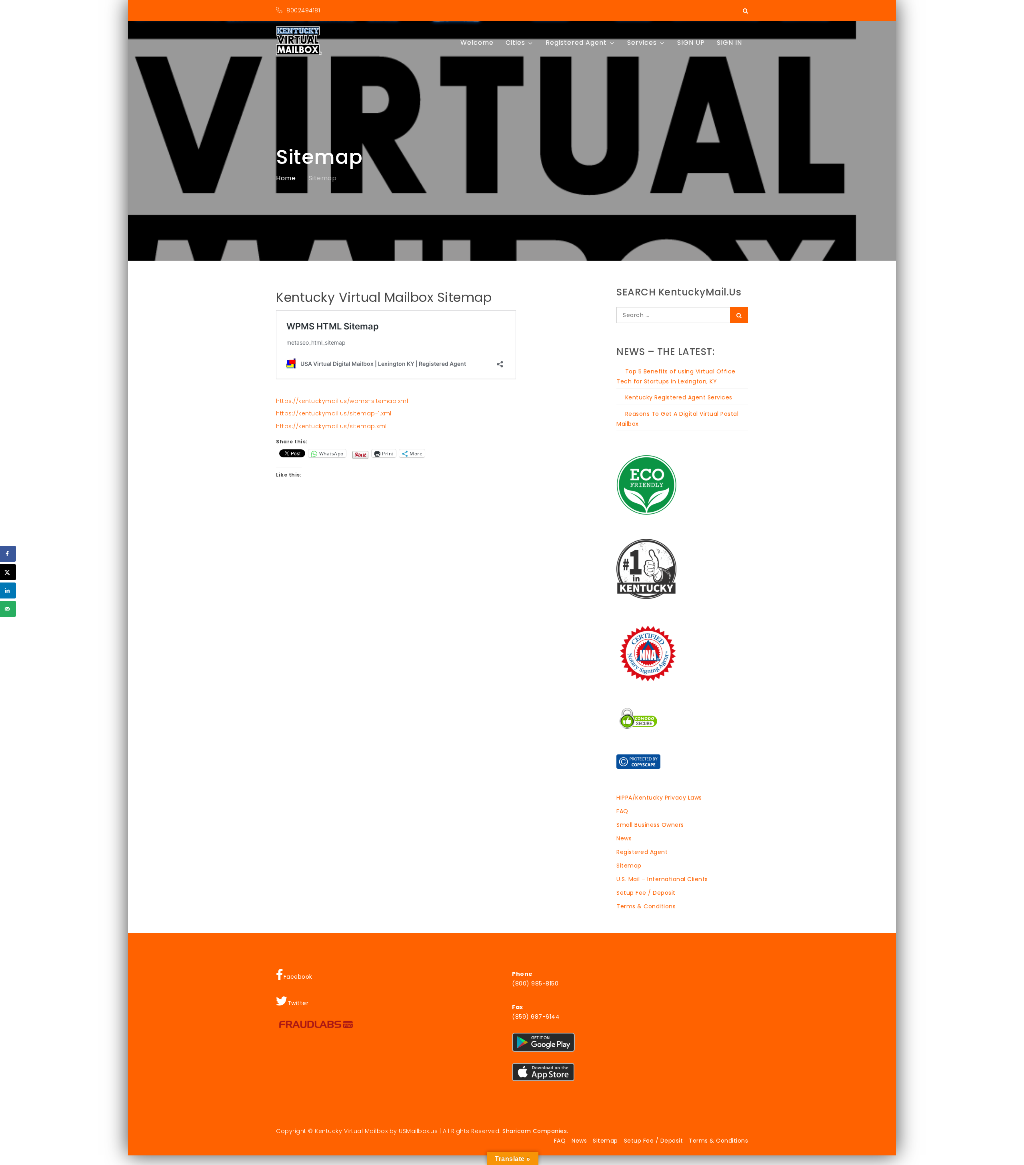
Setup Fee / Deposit (646, 893)
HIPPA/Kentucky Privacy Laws (659, 798)
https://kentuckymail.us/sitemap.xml (331, 426)
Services (642, 42)
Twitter (298, 1003)
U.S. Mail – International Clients (662, 879)
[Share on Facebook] (8, 554)
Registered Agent (576, 42)
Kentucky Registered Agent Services (678, 397)
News (624, 838)
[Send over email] (8, 609)
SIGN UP (691, 42)
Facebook (298, 977)
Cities (515, 42)
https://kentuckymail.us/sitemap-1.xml (334, 413)
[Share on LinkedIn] (8, 590)
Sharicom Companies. (535, 1131)
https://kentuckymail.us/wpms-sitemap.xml (342, 401)
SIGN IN (729, 42)
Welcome (477, 42)
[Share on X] (8, 572)
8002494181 (303, 10)
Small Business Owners (650, 825)
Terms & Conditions (646, 906)
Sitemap (629, 866)
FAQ (622, 811)
